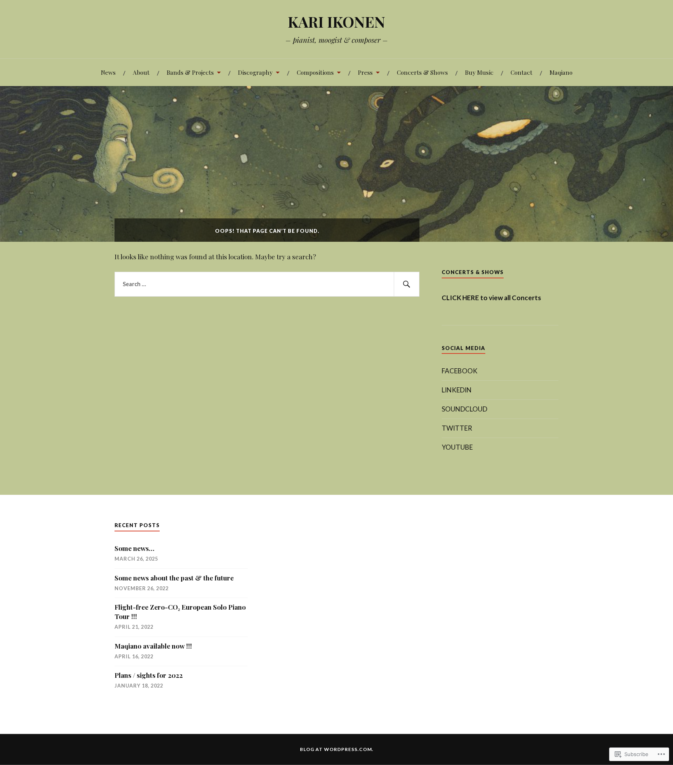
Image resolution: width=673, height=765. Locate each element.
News (108, 72)
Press (365, 72)
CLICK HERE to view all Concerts (491, 298)
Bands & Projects (190, 72)
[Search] (406, 284)
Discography (255, 72)
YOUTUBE (457, 447)
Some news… (134, 548)
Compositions (315, 72)
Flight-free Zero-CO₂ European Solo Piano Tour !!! (180, 612)
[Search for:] (267, 284)
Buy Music (479, 72)
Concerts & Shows (422, 72)
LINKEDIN (457, 390)
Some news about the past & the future (174, 577)
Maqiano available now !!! (153, 646)
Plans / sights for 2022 (149, 675)
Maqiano (561, 72)
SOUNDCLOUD (464, 409)
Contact (521, 72)
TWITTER (457, 428)
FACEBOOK (459, 371)
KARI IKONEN (336, 22)
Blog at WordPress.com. (336, 749)
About (141, 72)
